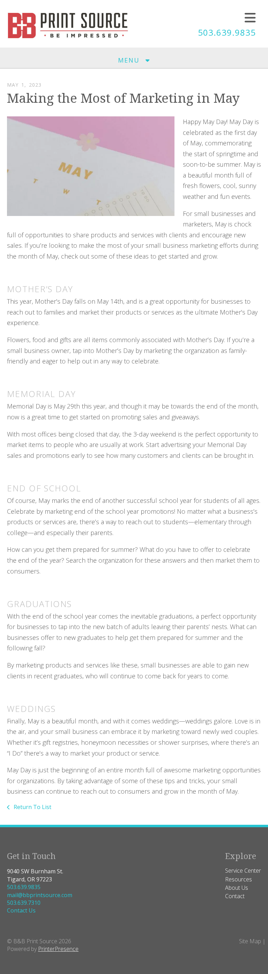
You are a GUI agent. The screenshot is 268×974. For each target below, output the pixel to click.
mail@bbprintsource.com (39, 895)
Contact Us (21, 910)
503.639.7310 (23, 903)
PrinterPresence (58, 949)
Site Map (250, 941)
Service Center (243, 870)
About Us (236, 888)
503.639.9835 (227, 32)
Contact (235, 896)
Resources (238, 879)
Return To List (31, 807)
